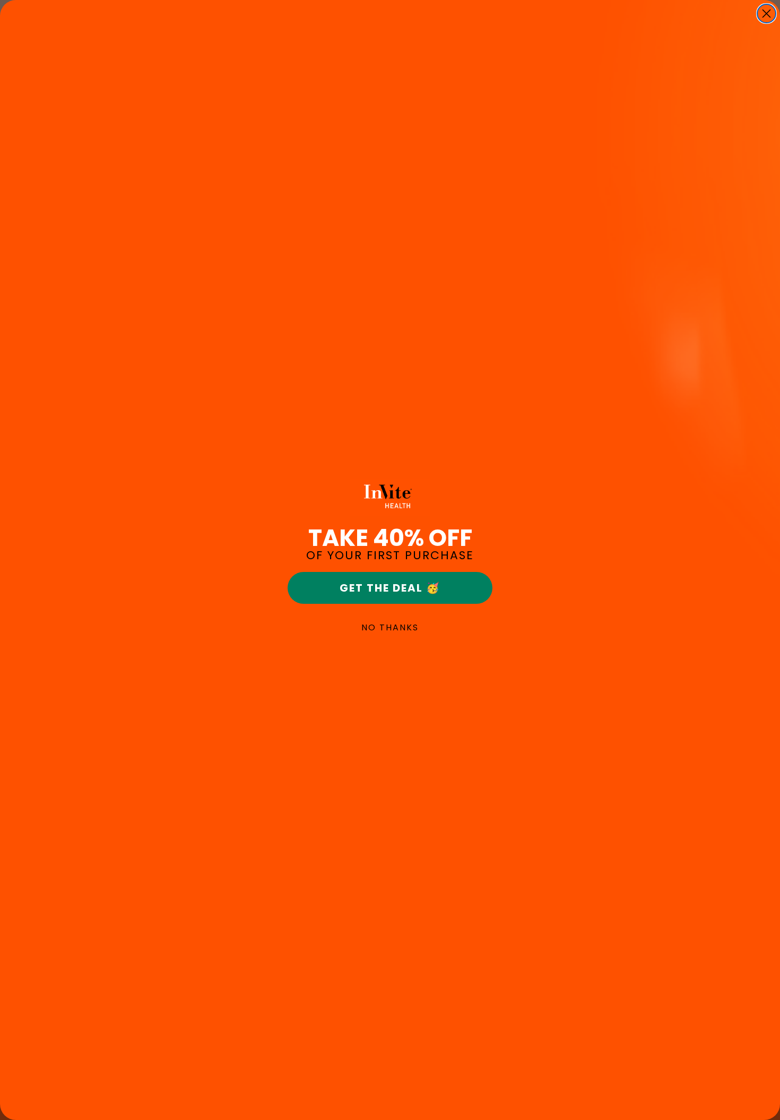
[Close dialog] (766, 13)
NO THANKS (390, 627)
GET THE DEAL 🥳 (390, 587)
